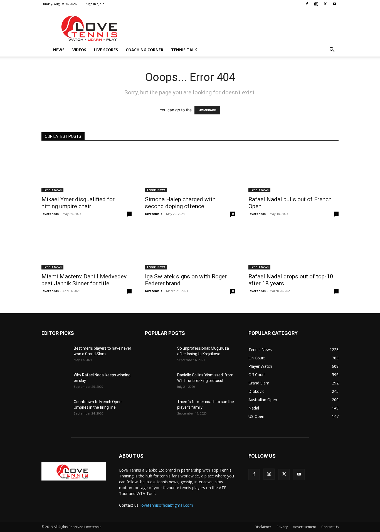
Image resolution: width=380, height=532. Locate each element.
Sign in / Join (95, 4)
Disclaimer (263, 526)
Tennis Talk (184, 49)
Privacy (282, 526)
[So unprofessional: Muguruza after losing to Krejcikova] (159, 355)
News (59, 49)
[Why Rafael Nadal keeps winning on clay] (55, 382)
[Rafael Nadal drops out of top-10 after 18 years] (293, 247)
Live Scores (106, 49)
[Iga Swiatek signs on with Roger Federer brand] (190, 247)
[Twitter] (325, 4)
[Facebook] (307, 4)
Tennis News (52, 190)
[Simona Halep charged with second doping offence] (190, 170)
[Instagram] (316, 4)
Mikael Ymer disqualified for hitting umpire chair (78, 203)
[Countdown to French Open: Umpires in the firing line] (55, 408)
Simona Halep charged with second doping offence (180, 203)
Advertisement (304, 526)
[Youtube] (334, 4)
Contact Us (330, 526)
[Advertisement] (237, 28)
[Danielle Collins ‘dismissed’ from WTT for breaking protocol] (159, 382)
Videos (79, 49)
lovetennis (50, 214)
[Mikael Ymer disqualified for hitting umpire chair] (86, 170)
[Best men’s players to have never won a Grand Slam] (55, 355)
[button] (332, 50)
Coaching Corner (144, 49)
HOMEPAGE (207, 110)
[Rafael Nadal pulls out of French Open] (293, 170)
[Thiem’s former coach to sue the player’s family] (159, 408)
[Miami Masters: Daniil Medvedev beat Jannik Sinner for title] (86, 247)
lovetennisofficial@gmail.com (166, 505)
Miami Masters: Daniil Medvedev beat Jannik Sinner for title (84, 280)
